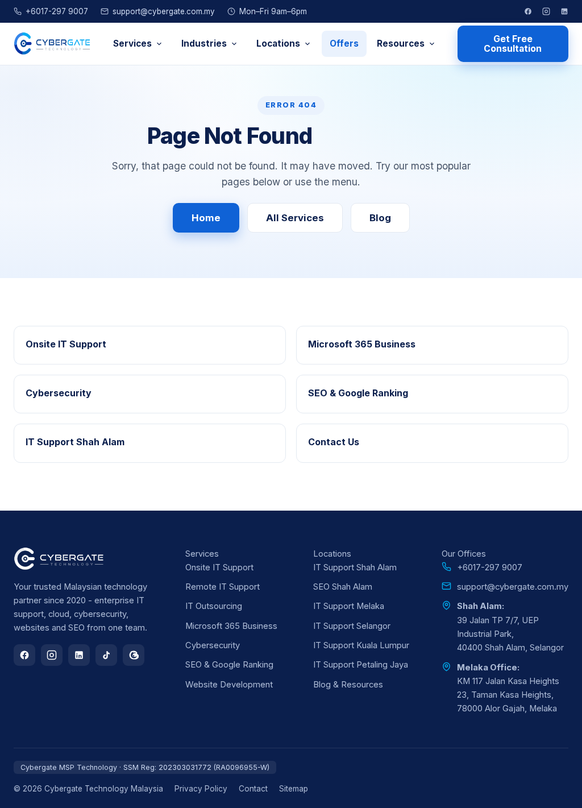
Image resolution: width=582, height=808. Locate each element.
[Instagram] (546, 11)
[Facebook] (528, 11)
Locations (278, 43)
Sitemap (293, 788)
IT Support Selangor (351, 626)
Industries (204, 43)
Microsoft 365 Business (231, 626)
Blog (380, 217)
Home (206, 217)
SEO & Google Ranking (229, 665)
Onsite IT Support (219, 567)
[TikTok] (106, 655)
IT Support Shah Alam (355, 567)
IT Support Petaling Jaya (360, 665)
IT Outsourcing (213, 606)
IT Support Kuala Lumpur (361, 645)
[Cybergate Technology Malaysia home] (53, 44)
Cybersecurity (212, 645)
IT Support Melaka (348, 606)
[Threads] (133, 655)
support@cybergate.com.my (164, 11)
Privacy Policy (200, 788)
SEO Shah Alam (342, 587)
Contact (253, 788)
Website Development (229, 684)
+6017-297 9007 (57, 11)
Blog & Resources (348, 684)
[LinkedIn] (564, 11)
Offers (344, 43)
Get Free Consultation (513, 44)
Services (132, 43)
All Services (295, 217)
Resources (401, 43)
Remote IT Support (222, 587)
